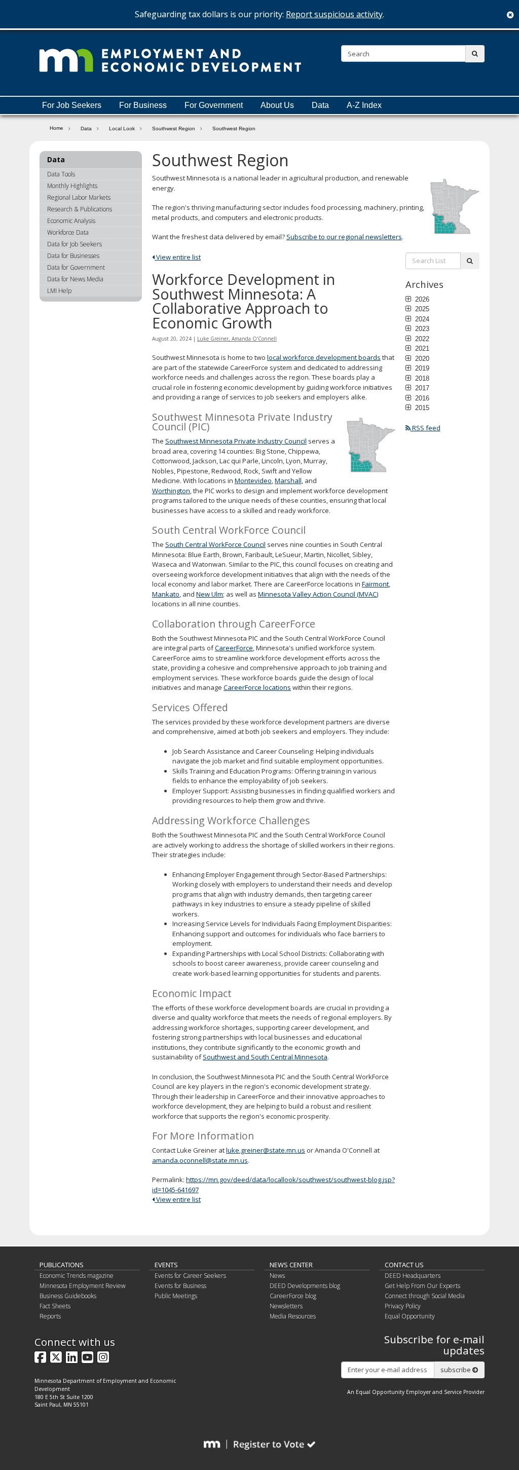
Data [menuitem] (320, 105)
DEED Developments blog (305, 1285)
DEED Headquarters (412, 1275)
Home (56, 127)
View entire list (178, 257)
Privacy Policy (403, 1306)
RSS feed (425, 427)
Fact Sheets (55, 1306)
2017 (421, 387)
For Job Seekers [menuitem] (71, 105)
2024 (421, 318)
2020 (421, 358)
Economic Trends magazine (77, 1275)
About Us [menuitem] (277, 105)
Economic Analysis (71, 220)
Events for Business (180, 1285)
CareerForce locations (257, 687)
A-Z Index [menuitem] (364, 105)
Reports (50, 1316)
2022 (421, 338)
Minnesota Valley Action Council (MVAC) (318, 594)
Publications (62, 1264)
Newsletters (286, 1306)
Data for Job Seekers (74, 244)
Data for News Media (75, 279)
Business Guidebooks (68, 1296)
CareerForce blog (293, 1296)
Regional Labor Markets (78, 197)
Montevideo (253, 480)
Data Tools (61, 174)
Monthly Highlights (72, 185)
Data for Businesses (73, 255)
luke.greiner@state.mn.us (265, 1150)
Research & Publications (79, 209)
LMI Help (59, 290)
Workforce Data (68, 232)
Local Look (122, 128)
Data (86, 128)
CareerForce (234, 647)
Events (166, 1264)
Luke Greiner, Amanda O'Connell (237, 338)
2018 (421, 378)
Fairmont (375, 584)
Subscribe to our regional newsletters (344, 236)
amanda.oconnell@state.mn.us (200, 1160)
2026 (421, 299)
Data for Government (76, 267)
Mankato (165, 594)
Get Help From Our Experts (422, 1285)
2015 (421, 407)
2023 (421, 328)
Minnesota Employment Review (83, 1285)
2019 (421, 368)
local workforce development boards (324, 357)
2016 (421, 397)
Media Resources (293, 1316)
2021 (421, 348)
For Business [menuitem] (143, 105)
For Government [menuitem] (213, 105)
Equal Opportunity (410, 1316)
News (277, 1275)
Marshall (288, 480)
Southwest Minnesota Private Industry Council (236, 441)
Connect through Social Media (425, 1296)
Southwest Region (173, 128)
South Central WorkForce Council (215, 544)
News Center (291, 1264)
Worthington (171, 490)
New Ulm (209, 594)
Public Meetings (176, 1296)
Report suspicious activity (334, 14)
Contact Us (404, 1264)
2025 (421, 308)
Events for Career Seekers (190, 1275)
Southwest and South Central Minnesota (265, 1056)
